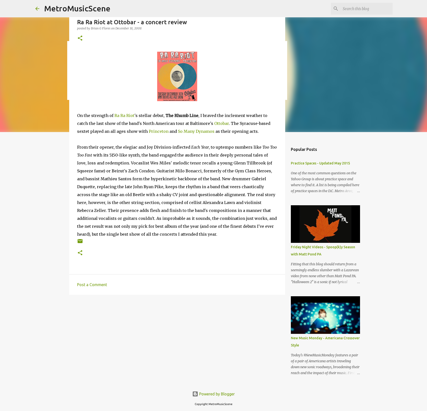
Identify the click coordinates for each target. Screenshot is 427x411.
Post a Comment (92, 284)
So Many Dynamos (196, 131)
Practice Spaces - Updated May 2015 (320, 163)
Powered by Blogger (216, 394)
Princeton (159, 131)
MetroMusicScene (77, 8)
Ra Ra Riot (124, 115)
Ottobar (221, 123)
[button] (80, 38)
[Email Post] (80, 243)
